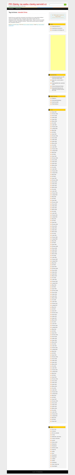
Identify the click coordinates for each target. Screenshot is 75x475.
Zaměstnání (54, 462)
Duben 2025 (54, 141)
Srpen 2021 (54, 222)
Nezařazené (54, 445)
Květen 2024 (54, 161)
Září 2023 (54, 176)
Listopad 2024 (54, 150)
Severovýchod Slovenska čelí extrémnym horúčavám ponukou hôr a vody (58, 89)
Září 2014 (54, 375)
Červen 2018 (54, 292)
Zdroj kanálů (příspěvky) (56, 100)
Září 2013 (54, 397)
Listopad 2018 (54, 283)
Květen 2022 (54, 205)
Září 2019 (54, 264)
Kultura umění (54, 442)
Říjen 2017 (54, 307)
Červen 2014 (54, 380)
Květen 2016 (54, 338)
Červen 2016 (54, 336)
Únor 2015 (54, 366)
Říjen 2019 (54, 262)
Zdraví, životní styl (55, 464)
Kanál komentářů (55, 102)
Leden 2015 (54, 367)
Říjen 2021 (54, 218)
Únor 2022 (54, 211)
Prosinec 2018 (54, 281)
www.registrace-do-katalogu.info (58, 30)
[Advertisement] (58, 52)
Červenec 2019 (55, 268)
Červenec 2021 (55, 224)
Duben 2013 (54, 406)
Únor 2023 (54, 189)
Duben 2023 (54, 185)
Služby (53, 451)
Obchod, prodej (55, 447)
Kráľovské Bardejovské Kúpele (57, 86)
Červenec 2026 (55, 113)
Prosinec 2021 (54, 215)
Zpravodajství (54, 466)
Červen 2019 (54, 270)
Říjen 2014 (54, 373)
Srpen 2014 (54, 377)
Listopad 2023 (54, 172)
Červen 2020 (54, 248)
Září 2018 (54, 286)
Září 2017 (54, 308)
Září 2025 (54, 132)
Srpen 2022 (54, 200)
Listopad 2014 (54, 371)
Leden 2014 (54, 389)
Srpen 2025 (54, 134)
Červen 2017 (54, 314)
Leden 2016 (54, 345)
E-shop (53, 434)
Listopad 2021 (54, 216)
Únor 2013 (54, 410)
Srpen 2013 (54, 399)
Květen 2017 (54, 316)
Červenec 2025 (55, 135)
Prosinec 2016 (54, 325)
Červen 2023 (54, 181)
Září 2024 (54, 154)
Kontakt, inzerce (18, 8)
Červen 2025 (54, 137)
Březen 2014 (54, 386)
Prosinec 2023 (54, 170)
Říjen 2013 (54, 395)
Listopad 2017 (54, 305)
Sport (53, 453)
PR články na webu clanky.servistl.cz (28, 4)
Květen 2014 (54, 382)
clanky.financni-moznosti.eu (57, 28)
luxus (37, 24)
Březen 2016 (54, 342)
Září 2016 (54, 331)
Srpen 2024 (54, 156)
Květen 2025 (54, 139)
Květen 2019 (54, 272)
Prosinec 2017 (54, 303)
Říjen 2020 (54, 240)
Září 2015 (54, 353)
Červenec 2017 (55, 312)
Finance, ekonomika (56, 438)
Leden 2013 (54, 412)
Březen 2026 (54, 121)
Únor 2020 (54, 255)
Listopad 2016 (54, 327)
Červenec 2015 (55, 356)
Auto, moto (54, 429)
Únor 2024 (54, 167)
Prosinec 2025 (54, 126)
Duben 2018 (54, 296)
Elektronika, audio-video (56, 436)
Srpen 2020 (54, 244)
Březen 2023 (54, 187)
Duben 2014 (54, 384)
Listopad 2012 (54, 415)
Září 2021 (54, 220)
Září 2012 (54, 419)
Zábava (53, 460)
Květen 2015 (54, 360)
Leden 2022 (54, 213)
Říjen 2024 (54, 152)
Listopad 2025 (54, 128)
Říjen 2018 (54, 285)
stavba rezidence (41, 24)
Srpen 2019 (54, 266)
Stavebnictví (31, 24)
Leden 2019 (54, 279)
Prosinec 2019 (54, 259)
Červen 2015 (54, 358)
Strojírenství (54, 456)
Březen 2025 (54, 143)
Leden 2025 (54, 146)
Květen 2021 (54, 227)
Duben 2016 (54, 340)
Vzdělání (53, 458)
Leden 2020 (54, 257)
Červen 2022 (54, 204)
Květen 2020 (54, 250)
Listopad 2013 (54, 393)
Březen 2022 (54, 209)
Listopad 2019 (54, 261)
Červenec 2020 (55, 246)
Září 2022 (54, 198)
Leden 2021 (54, 235)
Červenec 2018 (55, 290)
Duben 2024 (54, 163)
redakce (17, 24)
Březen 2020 (54, 253)
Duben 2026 (54, 119)
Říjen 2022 (54, 196)
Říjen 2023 (54, 174)
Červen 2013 (54, 402)
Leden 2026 (54, 124)
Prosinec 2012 (54, 413)
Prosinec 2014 (54, 369)
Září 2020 (54, 242)
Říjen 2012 (54, 417)
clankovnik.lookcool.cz (56, 26)
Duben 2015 (54, 362)
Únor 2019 (54, 277)
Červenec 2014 (55, 378)
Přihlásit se (54, 98)
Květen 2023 (54, 183)
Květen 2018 (54, 294)
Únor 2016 (54, 343)
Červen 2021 (54, 226)
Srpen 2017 (54, 310)
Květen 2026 (54, 117)
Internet (53, 440)
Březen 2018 (54, 297)
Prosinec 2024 (54, 148)
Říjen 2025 (54, 130)
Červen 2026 (54, 115)
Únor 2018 (54, 299)
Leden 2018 (54, 301)
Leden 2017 (54, 323)
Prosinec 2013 (54, 391)
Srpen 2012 (54, 421)
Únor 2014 (54, 388)
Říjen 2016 (54, 329)
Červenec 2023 (55, 180)
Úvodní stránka (11, 8)
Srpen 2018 (54, 288)
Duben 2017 (54, 318)
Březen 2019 (54, 275)
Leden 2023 (54, 191)
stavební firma (11, 25)
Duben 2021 (54, 229)
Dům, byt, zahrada (26, 24)
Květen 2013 (54, 404)
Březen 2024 (54, 165)
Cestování (54, 431)
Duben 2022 (54, 207)
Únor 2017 (54, 321)
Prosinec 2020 (54, 237)
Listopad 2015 (54, 349)
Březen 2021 (54, 231)
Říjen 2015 (54, 351)
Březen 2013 (54, 408)
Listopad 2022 (54, 194)
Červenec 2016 (55, 334)
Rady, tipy (54, 449)
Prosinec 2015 (54, 347)
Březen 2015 (54, 364)
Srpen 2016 (54, 332)
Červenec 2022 (55, 202)
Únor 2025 (54, 145)
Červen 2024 (54, 159)
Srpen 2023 (54, 178)
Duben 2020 (54, 251)
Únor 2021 (54, 233)
